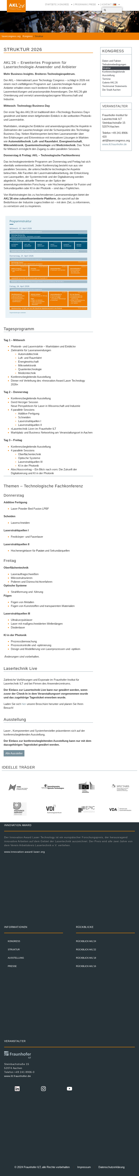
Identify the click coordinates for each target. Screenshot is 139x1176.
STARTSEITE (50, 4)
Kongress (28, 36)
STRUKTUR (14, 949)
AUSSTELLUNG (16, 958)
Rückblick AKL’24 (86, 941)
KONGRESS (63, 4)
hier (24, 703)
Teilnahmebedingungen (114, 64)
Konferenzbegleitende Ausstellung (113, 73)
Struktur (106, 68)
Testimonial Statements (114, 86)
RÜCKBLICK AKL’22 (86, 949)
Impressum (84, 1167)
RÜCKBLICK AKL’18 (86, 958)
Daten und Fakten (111, 60)
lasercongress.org (11, 36)
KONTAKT (106, 4)
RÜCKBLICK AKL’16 (86, 966)
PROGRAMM (81, 4)
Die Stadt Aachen (111, 89)
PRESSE (92, 4)
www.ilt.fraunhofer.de (114, 144)
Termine (106, 79)
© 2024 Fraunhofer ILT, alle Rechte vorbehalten (42, 1167)
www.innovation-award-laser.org (24, 851)
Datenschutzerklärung (111, 1167)
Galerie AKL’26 (110, 82)
